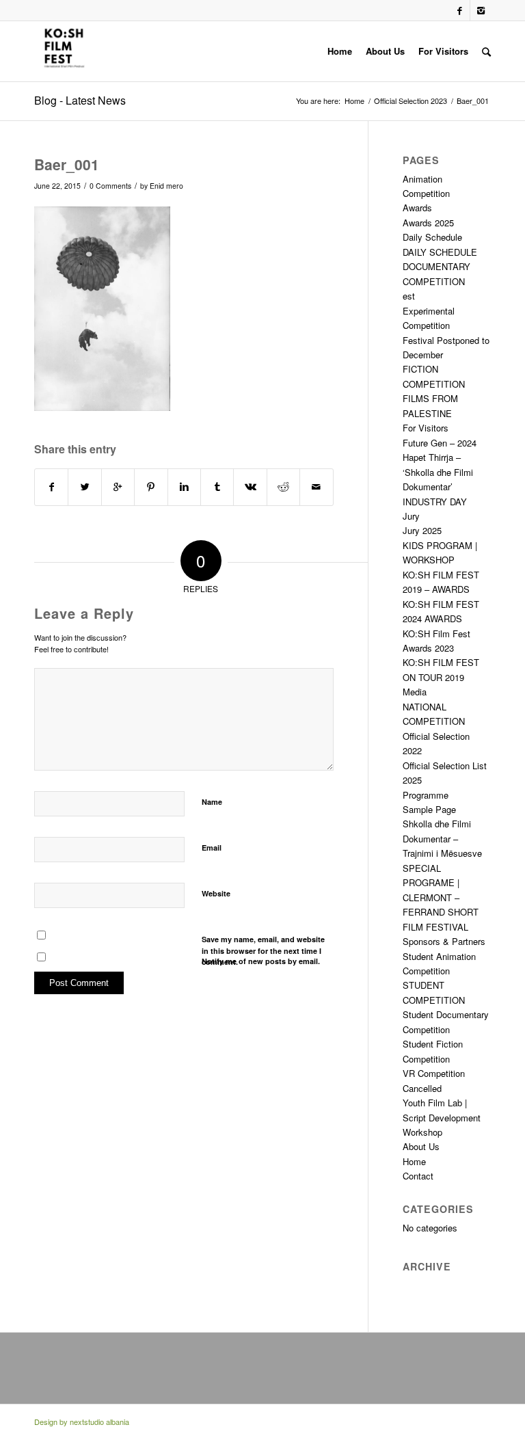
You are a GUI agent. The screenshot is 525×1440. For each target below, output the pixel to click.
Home (354, 101)
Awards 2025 (428, 222)
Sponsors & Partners (444, 941)
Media (415, 691)
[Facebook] (460, 10)
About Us (421, 1146)
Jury (411, 515)
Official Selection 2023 (410, 101)
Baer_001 (66, 164)
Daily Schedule (432, 236)
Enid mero (166, 186)
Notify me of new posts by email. (261, 961)
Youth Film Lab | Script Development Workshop (442, 1117)
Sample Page (429, 809)
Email (211, 847)
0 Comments (110, 186)
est (409, 295)
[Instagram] (480, 10)
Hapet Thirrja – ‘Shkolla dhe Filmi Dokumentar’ (438, 472)
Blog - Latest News (80, 100)
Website (216, 893)
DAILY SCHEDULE (440, 251)
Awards (417, 207)
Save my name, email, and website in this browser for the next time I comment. (263, 950)
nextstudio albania (99, 1421)
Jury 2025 (422, 530)
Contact (418, 1175)
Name (212, 802)
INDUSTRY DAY (435, 501)
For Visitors (425, 427)
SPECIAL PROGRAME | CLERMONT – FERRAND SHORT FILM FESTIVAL (441, 897)
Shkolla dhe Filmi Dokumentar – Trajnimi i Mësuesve (442, 838)
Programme (425, 794)
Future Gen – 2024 (439, 442)
